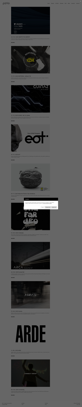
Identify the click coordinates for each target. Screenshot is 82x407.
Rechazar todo (48, 207)
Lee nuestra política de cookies (47, 203)
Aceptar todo (54, 207)
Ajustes (43, 207)
